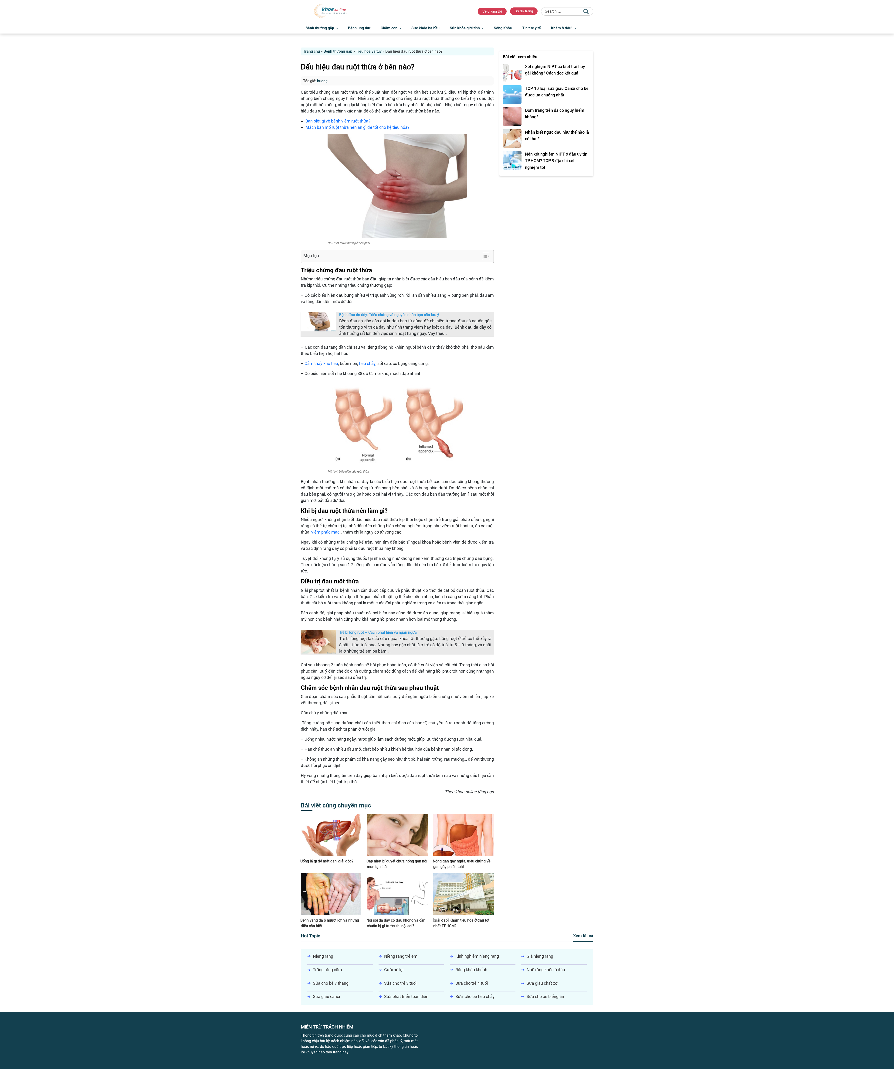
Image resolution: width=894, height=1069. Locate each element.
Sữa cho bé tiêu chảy (475, 996)
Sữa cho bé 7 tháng (331, 983)
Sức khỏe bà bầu (425, 28)
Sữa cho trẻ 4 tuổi (471, 983)
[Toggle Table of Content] (483, 256)
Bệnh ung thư (359, 28)
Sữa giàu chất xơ (542, 983)
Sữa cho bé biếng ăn (545, 996)
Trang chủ (311, 51)
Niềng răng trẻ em (400, 956)
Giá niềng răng (540, 956)
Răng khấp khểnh (471, 969)
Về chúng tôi (492, 11)
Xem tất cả (583, 935)
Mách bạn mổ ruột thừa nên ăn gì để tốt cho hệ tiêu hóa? (357, 127)
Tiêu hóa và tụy (369, 51)
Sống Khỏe (503, 28)
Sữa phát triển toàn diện (406, 996)
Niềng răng (323, 956)
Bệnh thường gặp (319, 28)
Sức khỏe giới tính (465, 28)
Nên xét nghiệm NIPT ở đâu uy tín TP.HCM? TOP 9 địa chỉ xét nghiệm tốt (556, 161)
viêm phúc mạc (325, 532)
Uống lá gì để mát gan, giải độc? (326, 861)
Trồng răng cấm (327, 969)
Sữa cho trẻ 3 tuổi (400, 983)
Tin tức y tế (531, 28)
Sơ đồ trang (524, 11)
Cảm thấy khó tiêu (321, 363)
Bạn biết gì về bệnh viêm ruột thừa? (337, 121)
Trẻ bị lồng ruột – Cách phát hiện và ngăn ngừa (378, 632)
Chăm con (389, 28)
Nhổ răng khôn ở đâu (546, 969)
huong (322, 81)
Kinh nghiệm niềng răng (477, 956)
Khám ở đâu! (561, 28)
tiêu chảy (367, 363)
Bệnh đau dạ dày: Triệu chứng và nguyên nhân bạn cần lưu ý (389, 315)
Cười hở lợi (393, 969)
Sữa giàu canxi (326, 996)
